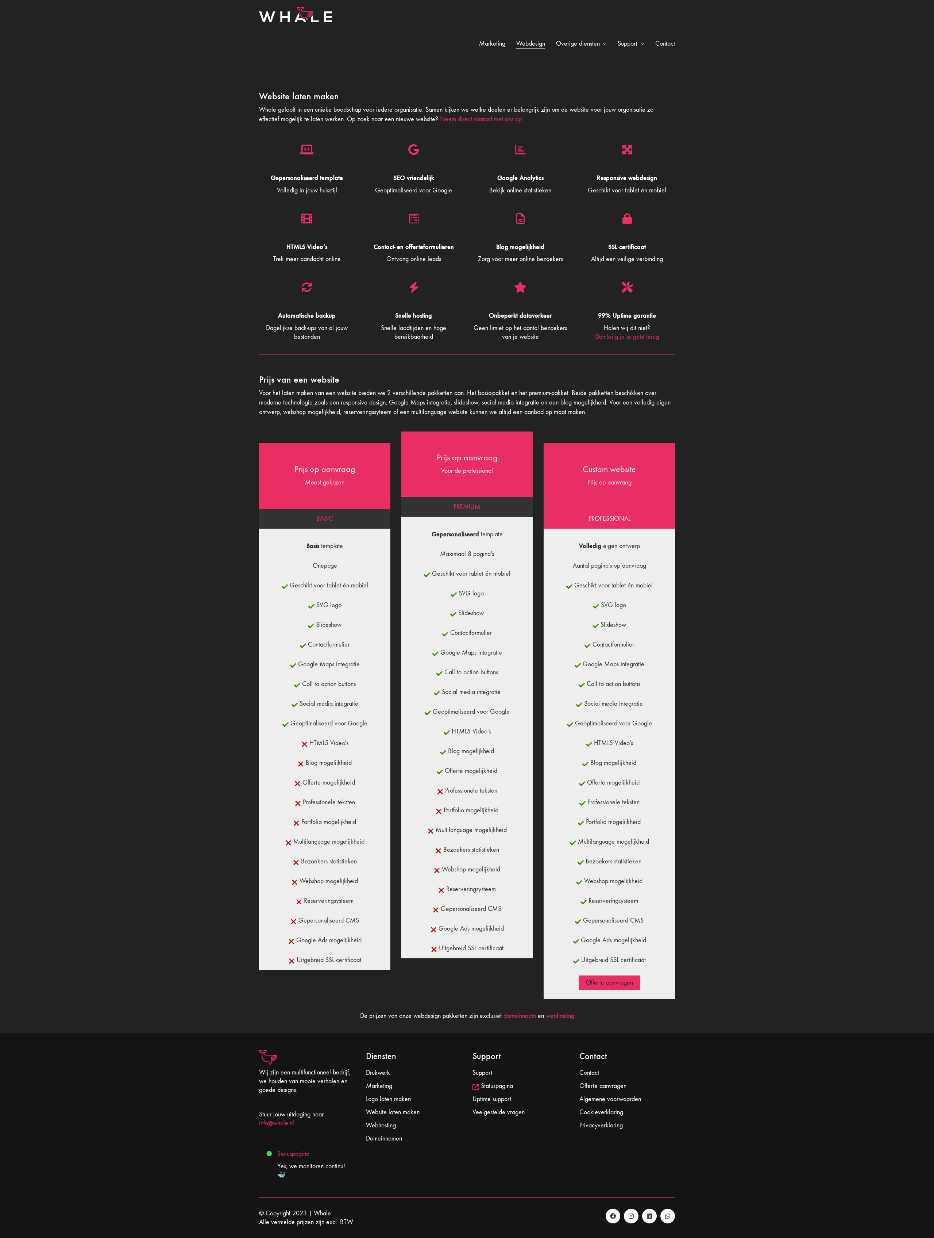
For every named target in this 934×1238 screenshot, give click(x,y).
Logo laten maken (388, 1099)
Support (482, 1073)
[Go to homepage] (295, 43)
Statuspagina (293, 1154)
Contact (589, 1073)
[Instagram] (631, 1216)
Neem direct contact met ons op (481, 119)
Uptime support (491, 1099)
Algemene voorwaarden (610, 1099)
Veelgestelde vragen (498, 1112)
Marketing (379, 1086)
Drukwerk (378, 1073)
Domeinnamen (384, 1138)
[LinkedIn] (649, 1216)
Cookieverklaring (601, 1112)
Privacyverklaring (601, 1125)
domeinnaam (519, 1016)
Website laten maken (393, 1112)
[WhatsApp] (667, 1216)
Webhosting (381, 1125)
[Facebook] (613, 1216)
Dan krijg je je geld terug (627, 337)
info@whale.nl (276, 1123)
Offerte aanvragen (609, 982)
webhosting (560, 1016)
